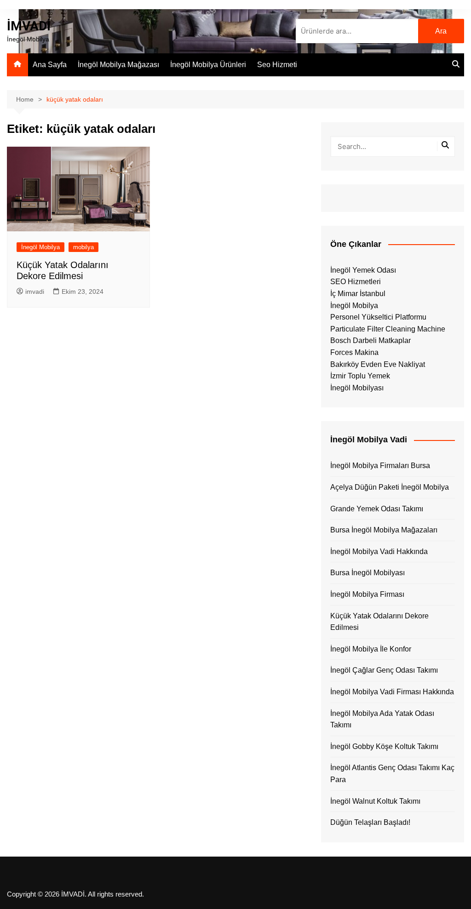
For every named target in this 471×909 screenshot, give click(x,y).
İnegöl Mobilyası (357, 388)
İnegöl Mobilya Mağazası (118, 65)
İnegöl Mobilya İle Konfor (370, 649)
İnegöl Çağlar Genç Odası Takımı (384, 670)
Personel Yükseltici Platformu (378, 317)
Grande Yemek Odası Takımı (376, 509)
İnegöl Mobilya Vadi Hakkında (379, 551)
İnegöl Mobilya (40, 247)
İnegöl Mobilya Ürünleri (208, 65)
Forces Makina (354, 352)
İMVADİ (29, 26)
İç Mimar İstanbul (357, 293)
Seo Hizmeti (277, 65)
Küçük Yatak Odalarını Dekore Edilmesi (379, 622)
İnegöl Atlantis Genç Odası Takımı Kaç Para (392, 773)
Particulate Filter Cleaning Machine (387, 329)
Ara (441, 31)
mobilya (83, 247)
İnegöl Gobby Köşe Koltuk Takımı (384, 746)
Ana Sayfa (50, 65)
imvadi (34, 291)
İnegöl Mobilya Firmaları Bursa (380, 465)
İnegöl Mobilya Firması (367, 594)
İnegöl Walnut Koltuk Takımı (375, 801)
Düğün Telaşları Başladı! (370, 822)
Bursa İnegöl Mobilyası (367, 573)
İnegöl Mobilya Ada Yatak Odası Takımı (382, 719)
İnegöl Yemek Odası (363, 270)
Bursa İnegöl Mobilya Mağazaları (383, 530)
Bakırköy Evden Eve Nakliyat (377, 364)
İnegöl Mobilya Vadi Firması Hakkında (392, 692)
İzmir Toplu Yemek (360, 376)
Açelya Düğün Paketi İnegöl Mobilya (389, 487)
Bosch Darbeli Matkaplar (370, 340)
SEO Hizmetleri (355, 282)
